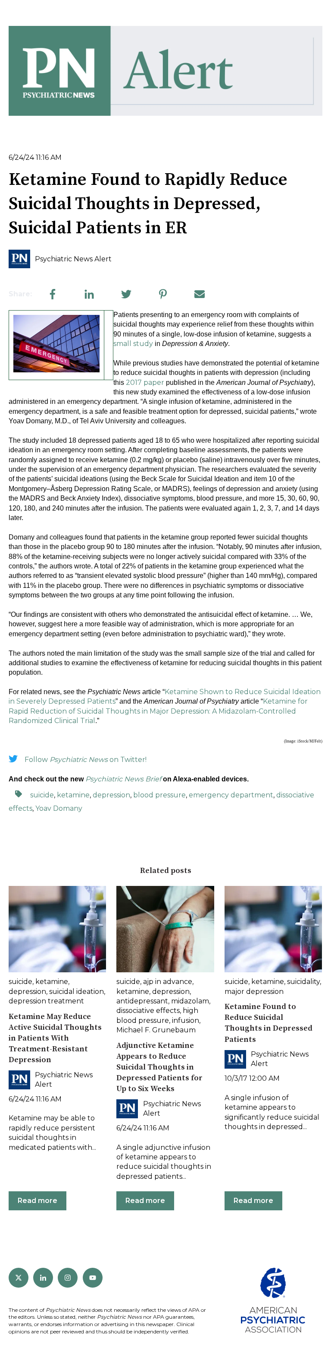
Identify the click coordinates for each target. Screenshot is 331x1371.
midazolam (190, 1001)
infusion (185, 1020)
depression (111, 795)
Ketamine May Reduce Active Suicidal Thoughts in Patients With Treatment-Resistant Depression (55, 1038)
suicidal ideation (76, 991)
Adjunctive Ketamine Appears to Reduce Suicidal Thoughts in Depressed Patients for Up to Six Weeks (159, 1067)
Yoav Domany (58, 808)
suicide (42, 795)
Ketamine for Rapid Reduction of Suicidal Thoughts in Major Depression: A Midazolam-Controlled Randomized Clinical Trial (158, 711)
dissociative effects (148, 1010)
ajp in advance (167, 981)
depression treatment (46, 1001)
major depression (254, 991)
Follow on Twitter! (86, 759)
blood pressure (159, 795)
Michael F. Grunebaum (156, 1030)
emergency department (231, 795)
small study (133, 344)
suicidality (303, 981)
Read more (37, 1200)
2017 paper (145, 382)
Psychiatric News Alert (73, 259)
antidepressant (142, 1001)
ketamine (73, 795)
